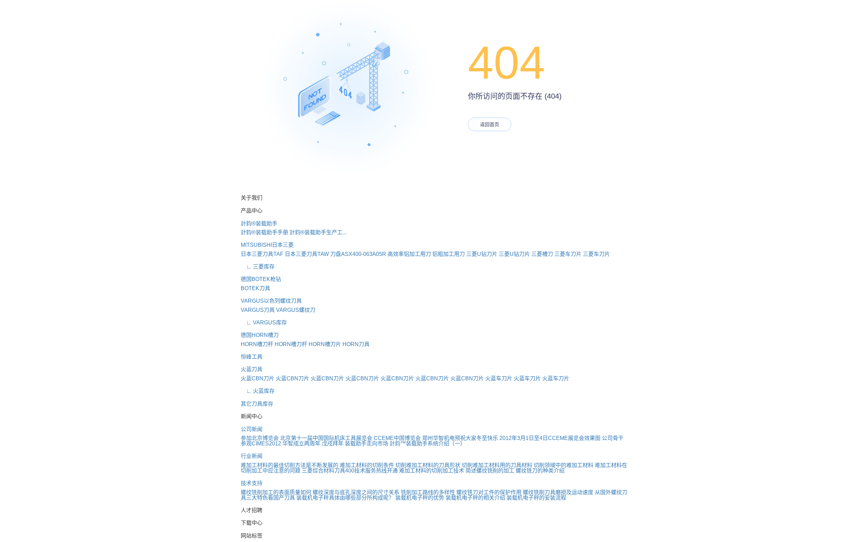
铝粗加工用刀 (448, 254)
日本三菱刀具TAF (262, 254)
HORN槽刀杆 (257, 344)
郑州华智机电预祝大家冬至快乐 (460, 438)
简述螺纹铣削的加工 (490, 471)
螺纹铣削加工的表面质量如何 (276, 492)
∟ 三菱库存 (258, 266)
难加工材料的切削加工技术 (431, 471)
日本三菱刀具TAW (307, 254)
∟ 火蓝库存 (258, 391)
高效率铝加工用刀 (409, 254)
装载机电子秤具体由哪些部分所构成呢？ (345, 498)
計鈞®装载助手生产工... (318, 232)
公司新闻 (251, 429)
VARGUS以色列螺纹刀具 (271, 301)
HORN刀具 (356, 344)
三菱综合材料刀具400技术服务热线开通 (350, 471)
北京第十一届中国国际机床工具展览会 (326, 438)
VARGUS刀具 (258, 310)
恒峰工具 (251, 357)
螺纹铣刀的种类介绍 (540, 471)
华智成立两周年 (301, 443)
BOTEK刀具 (255, 288)
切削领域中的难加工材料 (563, 465)
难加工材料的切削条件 (367, 465)
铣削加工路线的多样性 (428, 492)
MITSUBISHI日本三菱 (267, 245)
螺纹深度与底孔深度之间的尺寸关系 (356, 492)
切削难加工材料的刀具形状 (427, 465)
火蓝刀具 (251, 369)
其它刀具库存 (257, 404)
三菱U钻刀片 (481, 254)
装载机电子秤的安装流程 (536, 498)
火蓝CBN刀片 (257, 378)
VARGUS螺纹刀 (295, 310)
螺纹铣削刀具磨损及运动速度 (558, 492)
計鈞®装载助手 (259, 223)
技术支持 (251, 483)
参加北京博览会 (260, 438)
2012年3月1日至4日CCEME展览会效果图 (549, 438)
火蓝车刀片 (498, 378)
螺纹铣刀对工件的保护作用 (488, 492)
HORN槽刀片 (325, 344)
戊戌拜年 (332, 443)
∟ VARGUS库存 (264, 322)
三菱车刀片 (567, 254)
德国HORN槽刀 (260, 335)
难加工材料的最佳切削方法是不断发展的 (289, 465)
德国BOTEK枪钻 (261, 279)
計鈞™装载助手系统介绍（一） (428, 443)
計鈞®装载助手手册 (264, 232)
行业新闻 (251, 456)
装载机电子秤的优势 (419, 498)
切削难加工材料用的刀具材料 (497, 465)
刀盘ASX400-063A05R (358, 254)
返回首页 (489, 124)
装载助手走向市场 (366, 443)
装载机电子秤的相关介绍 (475, 498)
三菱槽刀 (542, 254)
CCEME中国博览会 (397, 438)
